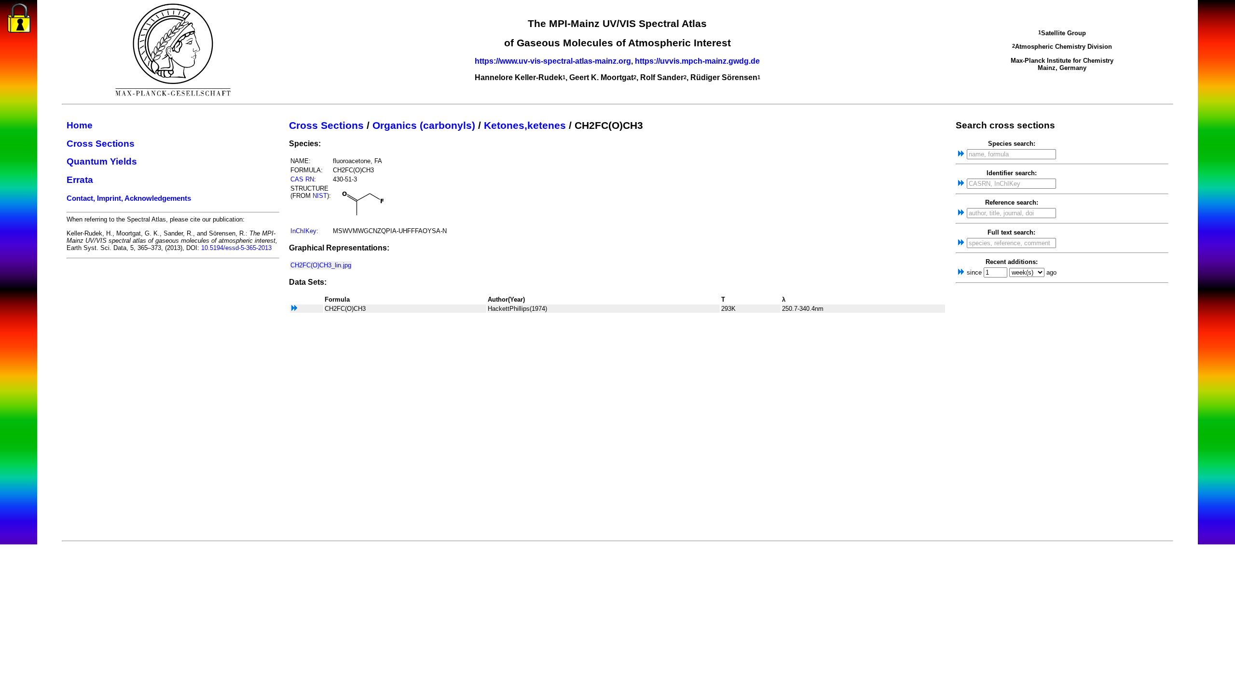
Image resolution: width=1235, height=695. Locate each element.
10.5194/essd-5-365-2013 (236, 247)
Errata (80, 180)
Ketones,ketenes (525, 125)
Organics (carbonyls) (423, 125)
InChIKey (303, 231)
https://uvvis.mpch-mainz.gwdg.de (697, 61)
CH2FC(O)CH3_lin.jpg (320, 265)
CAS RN (302, 179)
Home (80, 125)
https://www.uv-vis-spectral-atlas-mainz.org (553, 61)
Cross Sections (101, 144)
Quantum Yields (102, 161)
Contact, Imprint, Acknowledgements (129, 198)
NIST (320, 195)
